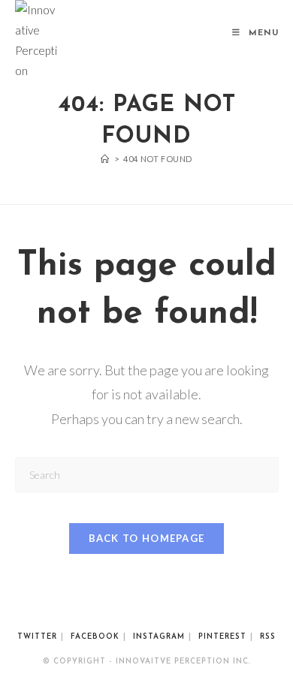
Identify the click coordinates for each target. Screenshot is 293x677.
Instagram (159, 637)
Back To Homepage (147, 538)
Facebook (95, 637)
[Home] (105, 159)
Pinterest (222, 637)
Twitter (37, 637)
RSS (268, 637)
